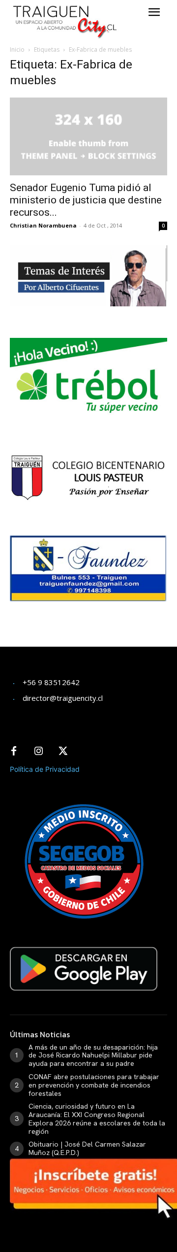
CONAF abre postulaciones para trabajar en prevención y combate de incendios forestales (94, 1085)
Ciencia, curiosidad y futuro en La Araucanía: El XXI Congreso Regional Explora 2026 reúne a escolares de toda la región (97, 1118)
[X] (63, 751)
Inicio (17, 49)
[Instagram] (38, 751)
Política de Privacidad (45, 769)
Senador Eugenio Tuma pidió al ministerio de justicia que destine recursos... (86, 200)
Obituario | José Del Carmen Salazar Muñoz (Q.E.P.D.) (87, 1148)
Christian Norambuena (43, 225)
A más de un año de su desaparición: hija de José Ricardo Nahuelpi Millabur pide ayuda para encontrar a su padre (93, 1055)
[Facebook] (14, 751)
